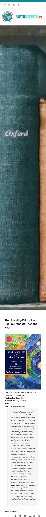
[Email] (18, 5)
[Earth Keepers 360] (22, 17)
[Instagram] (9, 5)
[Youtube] (13, 5)
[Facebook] (4, 5)
